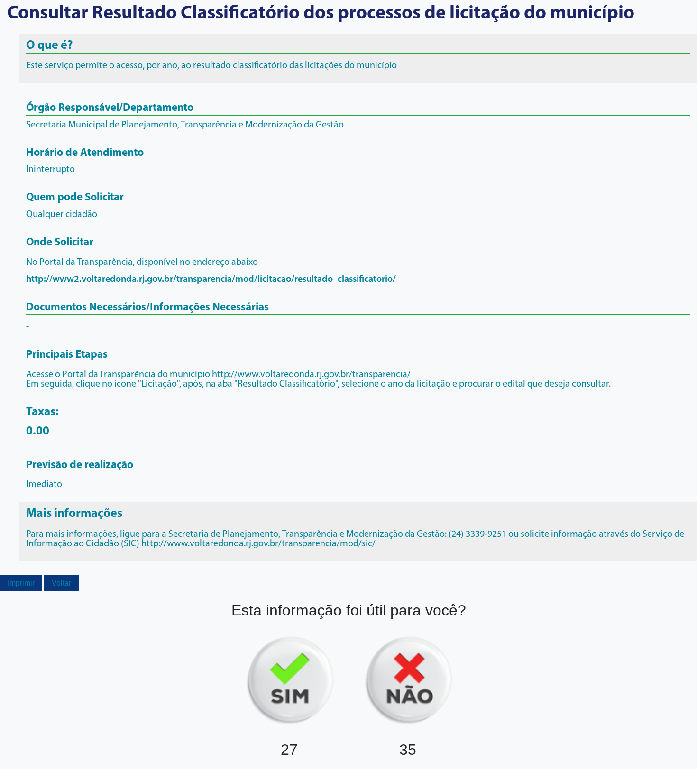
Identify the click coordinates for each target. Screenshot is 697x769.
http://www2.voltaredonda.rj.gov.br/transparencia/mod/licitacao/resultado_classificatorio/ (211, 279)
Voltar (61, 583)
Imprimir (21, 583)
